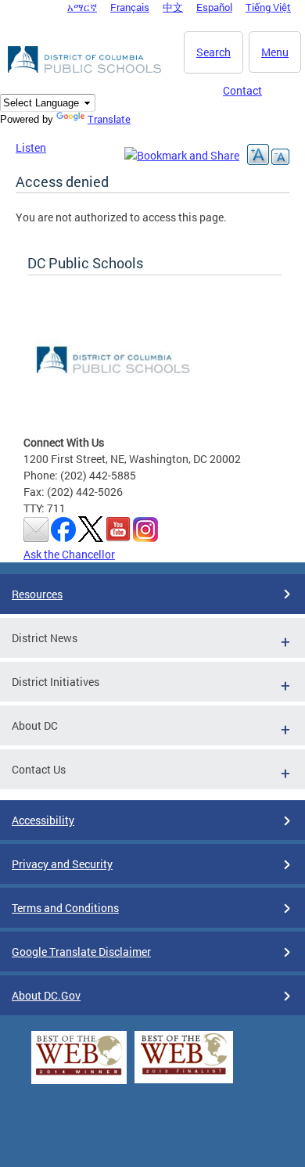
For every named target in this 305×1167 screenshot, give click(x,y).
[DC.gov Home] (86, 70)
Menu (275, 52)
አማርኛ (82, 7)
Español (214, 7)
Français (129, 7)
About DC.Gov (46, 995)
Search (213, 52)
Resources (37, 594)
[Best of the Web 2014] (79, 1075)
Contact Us (39, 769)
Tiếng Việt (268, 7)
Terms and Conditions (65, 907)
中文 (173, 7)
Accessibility (43, 820)
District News (44, 637)
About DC (35, 725)
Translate (109, 119)
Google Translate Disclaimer (81, 951)
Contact (242, 90)
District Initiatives (55, 681)
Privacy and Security (62, 863)
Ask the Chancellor (69, 554)
